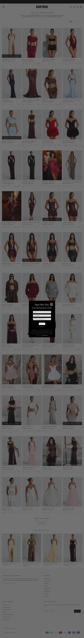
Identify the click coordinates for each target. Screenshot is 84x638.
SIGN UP (42, 323)
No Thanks (42, 326)
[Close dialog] (51, 304)
